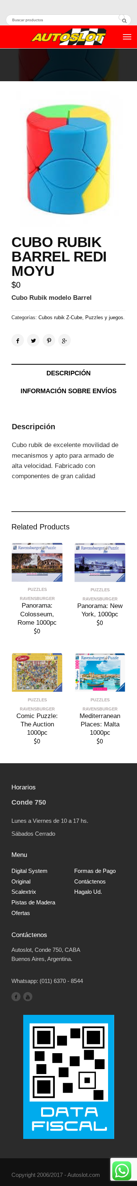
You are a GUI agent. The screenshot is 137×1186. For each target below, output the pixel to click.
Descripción (68, 373)
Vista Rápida (37, 576)
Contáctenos (90, 881)
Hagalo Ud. (88, 891)
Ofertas (20, 913)
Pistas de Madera (33, 902)
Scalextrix (23, 891)
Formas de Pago (95, 871)
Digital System (29, 871)
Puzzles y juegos (104, 317)
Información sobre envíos (68, 391)
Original (20, 881)
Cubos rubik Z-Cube (60, 317)
